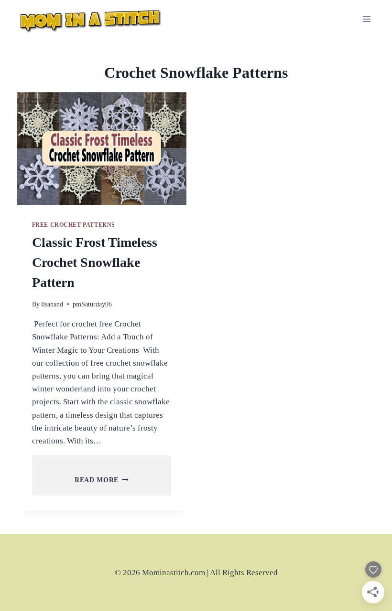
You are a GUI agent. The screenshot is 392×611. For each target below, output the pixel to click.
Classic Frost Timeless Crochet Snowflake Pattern (94, 262)
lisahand (52, 304)
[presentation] (101, 148)
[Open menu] (367, 18)
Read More (102, 480)
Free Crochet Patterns (74, 224)
